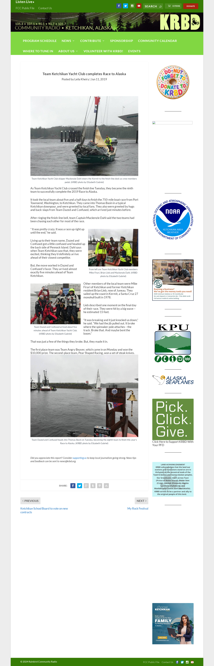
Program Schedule (40, 41)
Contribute (90, 41)
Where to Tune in (38, 51)
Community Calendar (157, 41)
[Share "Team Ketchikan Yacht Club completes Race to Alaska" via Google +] (86, 485)
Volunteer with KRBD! (103, 51)
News (66, 41)
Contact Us (45, 8)
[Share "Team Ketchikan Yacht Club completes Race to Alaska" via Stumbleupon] (106, 485)
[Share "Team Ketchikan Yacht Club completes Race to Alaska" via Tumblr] (93, 485)
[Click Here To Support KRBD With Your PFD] (173, 419)
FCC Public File (25, 8)
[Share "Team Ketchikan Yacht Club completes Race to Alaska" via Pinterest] (99, 485)
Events (134, 51)
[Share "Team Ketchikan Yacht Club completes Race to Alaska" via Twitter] (79, 485)
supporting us (80, 457)
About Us (66, 51)
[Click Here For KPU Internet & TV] (173, 343)
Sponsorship (121, 41)
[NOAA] (173, 219)
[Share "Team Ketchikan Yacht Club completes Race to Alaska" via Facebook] (73, 485)
